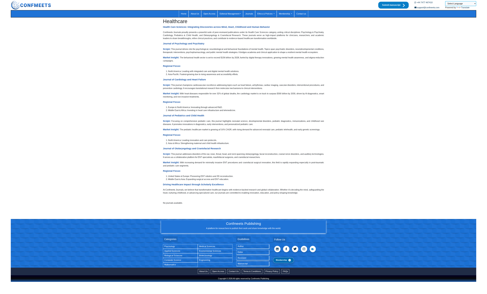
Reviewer (242, 258)
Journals (249, 14)
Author (241, 246)
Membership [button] (285, 14)
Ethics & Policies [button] (265, 14)
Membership (281, 260)
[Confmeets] (31, 5)
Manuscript (243, 264)
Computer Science (172, 260)
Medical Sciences (207, 246)
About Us (195, 14)
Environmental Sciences (210, 251)
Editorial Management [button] (229, 14)
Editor (240, 252)
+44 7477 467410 (424, 2)
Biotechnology (205, 255)
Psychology (169, 246)
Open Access (209, 14)
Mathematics (170, 265)
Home (183, 14)
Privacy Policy (271, 271)
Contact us (301, 14)
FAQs (285, 271)
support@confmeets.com (427, 7)
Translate (465, 7)
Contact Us (234, 271)
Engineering (204, 260)
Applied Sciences (172, 251)
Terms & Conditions (252, 271)
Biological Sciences (173, 255)
